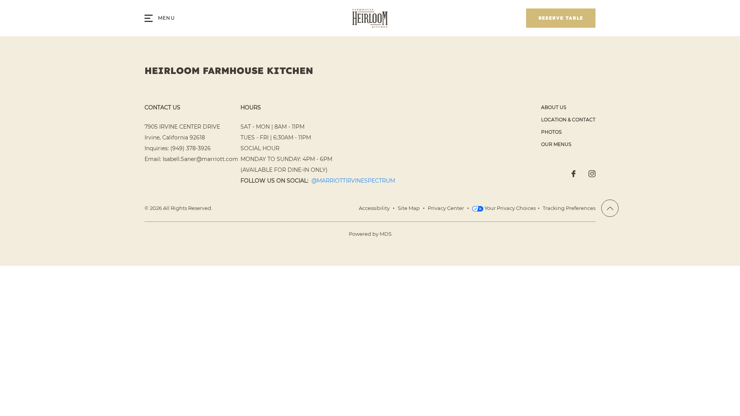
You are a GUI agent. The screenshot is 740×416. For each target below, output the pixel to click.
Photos (551, 132)
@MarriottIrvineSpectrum (353, 180)
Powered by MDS (370, 234)
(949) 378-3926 (190, 148)
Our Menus (556, 144)
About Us (553, 107)
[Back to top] (610, 208)
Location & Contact (568, 119)
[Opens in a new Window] (573, 174)
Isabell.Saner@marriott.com (200, 159)
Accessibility (374, 208)
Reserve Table (561, 18)
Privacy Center (446, 208)
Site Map (409, 208)
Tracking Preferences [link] (569, 208)
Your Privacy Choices (509, 208)
